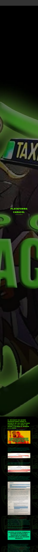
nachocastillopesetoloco (22, 429)
